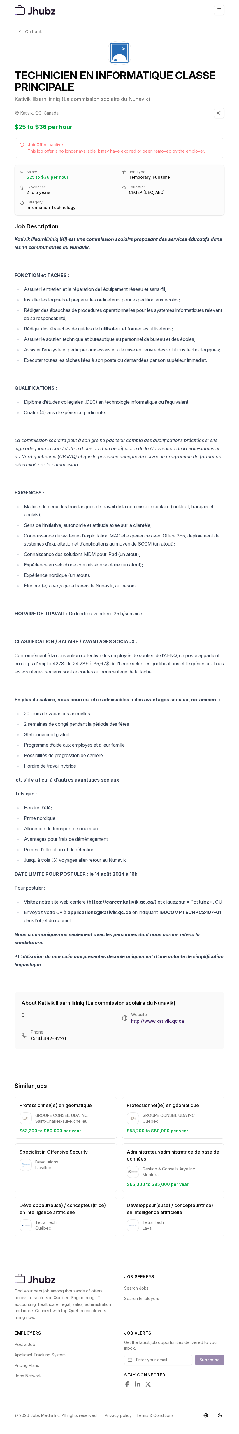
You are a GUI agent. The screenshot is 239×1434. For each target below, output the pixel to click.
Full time (161, 177)
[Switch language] (205, 1415)
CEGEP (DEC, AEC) (147, 192)
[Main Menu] (219, 10)
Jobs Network (28, 1375)
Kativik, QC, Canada (39, 112)
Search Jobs (136, 1287)
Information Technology (51, 207)
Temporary (139, 177)
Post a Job (25, 1344)
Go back (33, 31)
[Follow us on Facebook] (127, 1384)
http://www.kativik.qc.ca (157, 1021)
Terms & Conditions (155, 1415)
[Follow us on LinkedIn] (137, 1384)
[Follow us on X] (148, 1384)
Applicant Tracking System (40, 1354)
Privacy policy (118, 1415)
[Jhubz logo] (36, 10)
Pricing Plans (27, 1365)
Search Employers (141, 1298)
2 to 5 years (38, 192)
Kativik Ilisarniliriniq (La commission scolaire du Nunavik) (82, 99)
